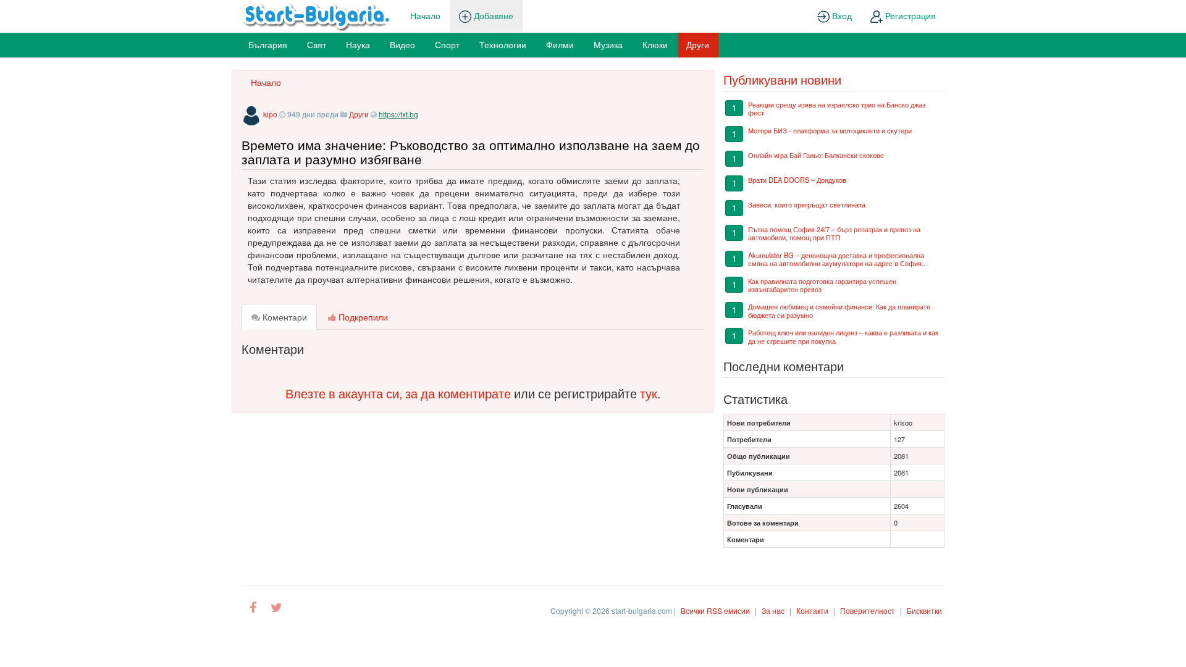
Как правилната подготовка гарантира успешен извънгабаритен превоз (822, 285)
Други (697, 44)
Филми (560, 44)
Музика (608, 44)
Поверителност (867, 610)
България (267, 44)
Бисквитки (924, 610)
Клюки (655, 44)
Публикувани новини (782, 79)
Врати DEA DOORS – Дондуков (797, 180)
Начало (425, 15)
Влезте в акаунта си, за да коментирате (398, 393)
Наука (358, 44)
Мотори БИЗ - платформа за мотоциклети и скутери (830, 130)
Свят (316, 44)
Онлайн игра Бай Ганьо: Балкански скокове (816, 155)
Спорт (447, 44)
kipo (270, 114)
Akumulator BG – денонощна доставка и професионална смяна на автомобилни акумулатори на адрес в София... (837, 259)
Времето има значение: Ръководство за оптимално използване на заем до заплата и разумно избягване (471, 151)
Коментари (283, 317)
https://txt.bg (398, 114)
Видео (402, 44)
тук (648, 393)
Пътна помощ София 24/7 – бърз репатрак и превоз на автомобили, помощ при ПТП (834, 233)
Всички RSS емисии (715, 610)
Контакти (812, 610)
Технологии (502, 44)
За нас (773, 610)
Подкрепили (362, 317)
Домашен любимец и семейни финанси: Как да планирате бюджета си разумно (839, 310)
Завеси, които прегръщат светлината (806, 204)
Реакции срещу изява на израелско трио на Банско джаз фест (836, 108)
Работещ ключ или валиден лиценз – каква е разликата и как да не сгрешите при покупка (843, 336)
